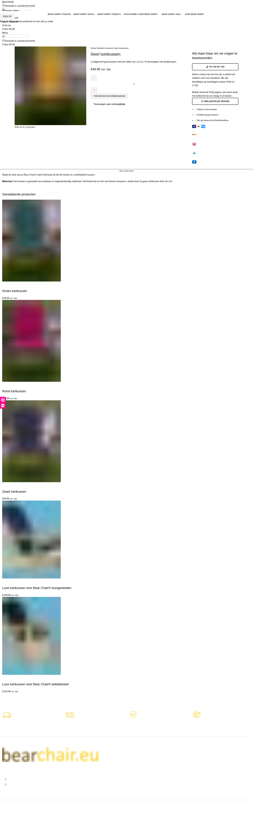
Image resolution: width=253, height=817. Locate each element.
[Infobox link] (158, 723)
